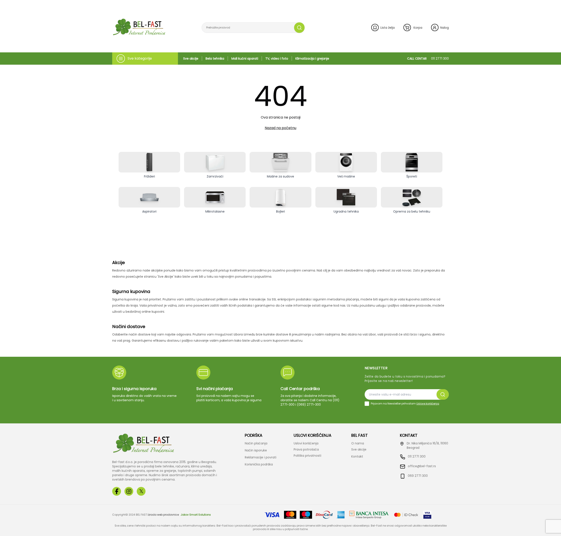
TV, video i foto (276, 58)
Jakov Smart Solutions (196, 514)
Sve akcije (190, 58)
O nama (357, 443)
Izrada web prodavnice (163, 514)
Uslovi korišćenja (306, 443)
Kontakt (357, 456)
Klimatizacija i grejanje (312, 58)
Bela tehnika (215, 58)
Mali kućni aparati (244, 58)
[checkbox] (367, 403)
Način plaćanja (256, 443)
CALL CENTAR (428, 58)
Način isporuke (256, 450)
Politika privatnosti (307, 455)
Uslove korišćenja (427, 403)
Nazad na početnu (280, 127)
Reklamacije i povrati (260, 457)
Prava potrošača (306, 449)
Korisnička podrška (259, 464)
